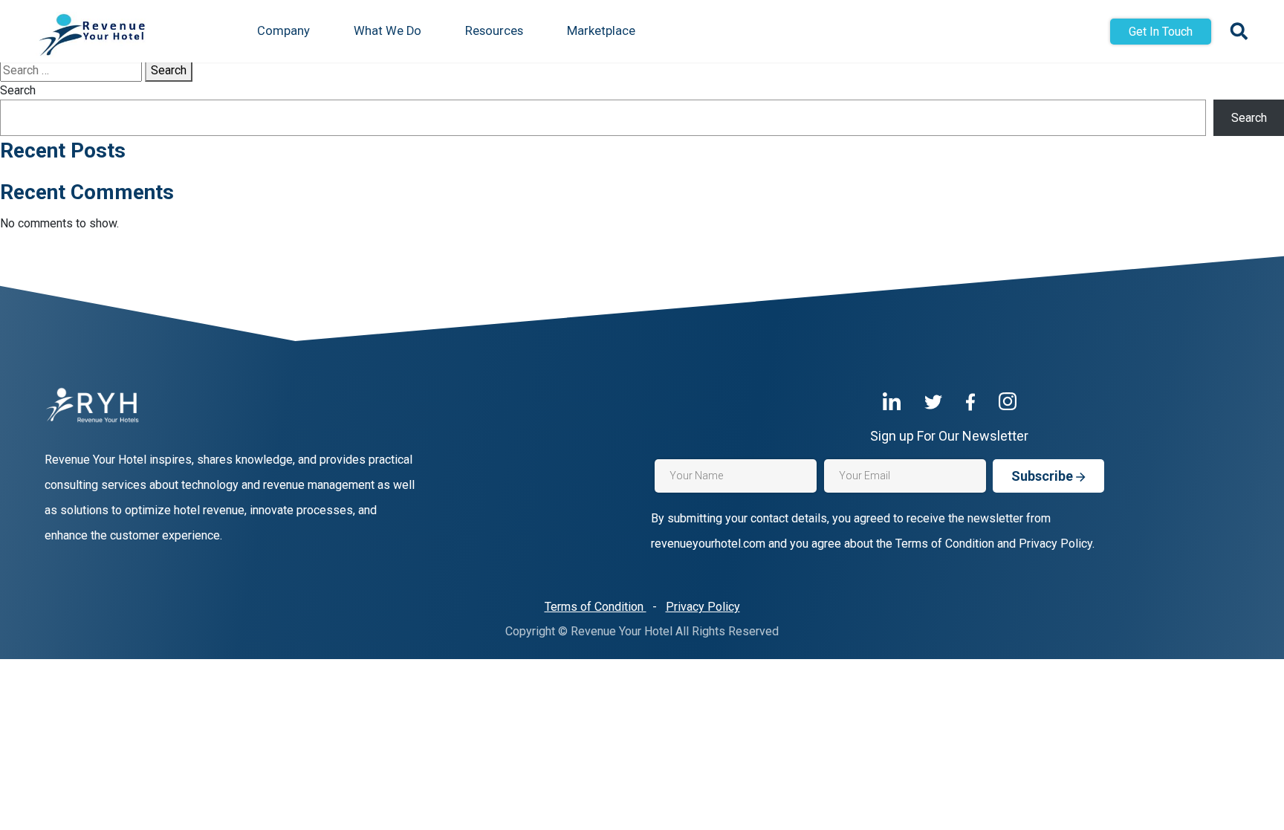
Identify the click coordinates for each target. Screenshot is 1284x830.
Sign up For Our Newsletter (949, 436)
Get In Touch (1161, 32)
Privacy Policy (703, 607)
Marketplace (601, 31)
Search (169, 70)
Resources (494, 31)
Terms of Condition (595, 607)
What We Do (387, 31)
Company (283, 31)
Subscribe (1043, 476)
